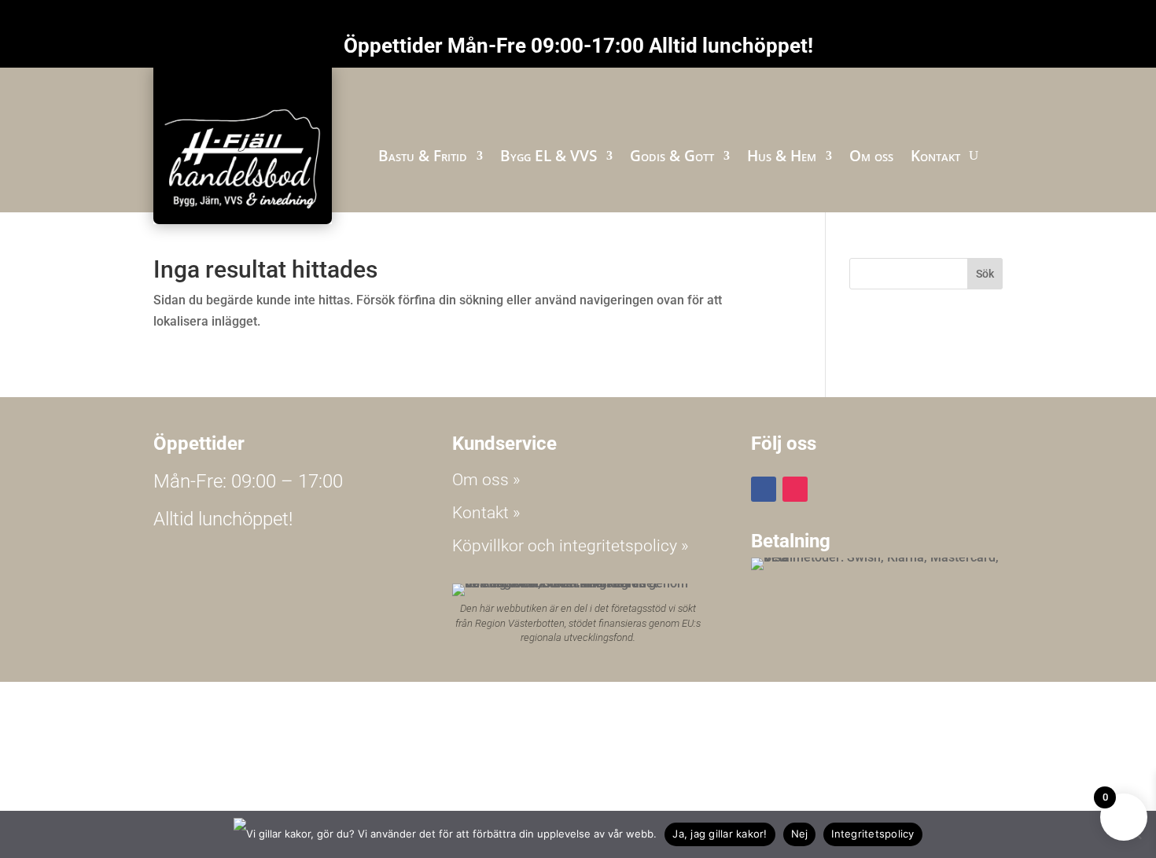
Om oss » (486, 479)
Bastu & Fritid (422, 155)
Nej (799, 833)
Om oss (871, 155)
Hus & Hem (781, 155)
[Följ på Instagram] (795, 489)
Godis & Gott (672, 155)
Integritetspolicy (872, 833)
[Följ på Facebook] (763, 489)
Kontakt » (486, 512)
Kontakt (935, 155)
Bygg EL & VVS (548, 155)
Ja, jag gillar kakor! (719, 833)
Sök (985, 273)
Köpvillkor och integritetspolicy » (570, 545)
